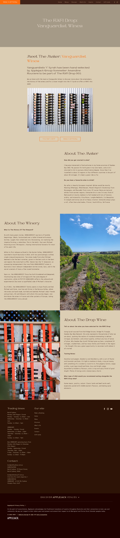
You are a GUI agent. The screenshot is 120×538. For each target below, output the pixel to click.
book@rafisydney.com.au (15, 465)
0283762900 (12, 467)
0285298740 (12, 479)
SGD (32, 514)
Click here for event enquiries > (18, 477)
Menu (36, 419)
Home (60, 2)
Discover (74, 2)
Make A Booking (70, 139)
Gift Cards (107, 2)
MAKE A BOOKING (10, 2)
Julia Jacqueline (42, 514)
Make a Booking (39, 413)
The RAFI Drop (49, 139)
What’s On (37, 425)
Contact (98, 2)
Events (91, 2)
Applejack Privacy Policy (16, 505)
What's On (83, 2)
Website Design (24, 514)
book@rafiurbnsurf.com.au (16, 475)
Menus (67, 2)
